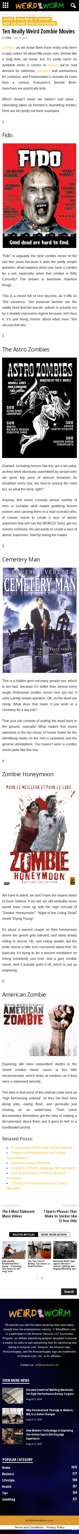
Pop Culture (14, 23)
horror (52, 65)
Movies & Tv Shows (33, 19)
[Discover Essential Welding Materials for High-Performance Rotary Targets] (12, 1396)
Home (5, 14)
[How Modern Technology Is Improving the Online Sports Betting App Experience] (12, 1436)
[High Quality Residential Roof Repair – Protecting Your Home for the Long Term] (14, 1250)
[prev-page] (37, 1278)
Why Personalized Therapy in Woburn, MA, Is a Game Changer (50, 1412)
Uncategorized (42, 23)
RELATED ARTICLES (24, 1234)
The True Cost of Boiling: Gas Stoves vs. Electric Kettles (39, 1263)
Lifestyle (8, 1480)
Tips (5, 1493)
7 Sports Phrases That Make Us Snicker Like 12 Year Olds (60, 1216)
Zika (8, 37)
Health (6, 1486)
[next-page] (42, 1278)
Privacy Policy (55, 1527)
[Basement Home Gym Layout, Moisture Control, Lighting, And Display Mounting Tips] (65, 1250)
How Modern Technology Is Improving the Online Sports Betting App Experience (49, 1434)
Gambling (8, 1499)
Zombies (8, 47)
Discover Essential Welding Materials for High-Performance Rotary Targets (50, 1392)
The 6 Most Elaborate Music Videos (18, 1213)
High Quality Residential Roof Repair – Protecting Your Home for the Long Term (11, 1266)
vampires (43, 71)
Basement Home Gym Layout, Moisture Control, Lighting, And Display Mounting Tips (64, 1264)
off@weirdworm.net (47, 1365)
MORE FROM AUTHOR (54, 1234)
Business (8, 1474)
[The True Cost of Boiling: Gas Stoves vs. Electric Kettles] (39, 1250)
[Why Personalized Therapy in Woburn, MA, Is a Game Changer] (12, 1416)
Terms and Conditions (29, 1527)
